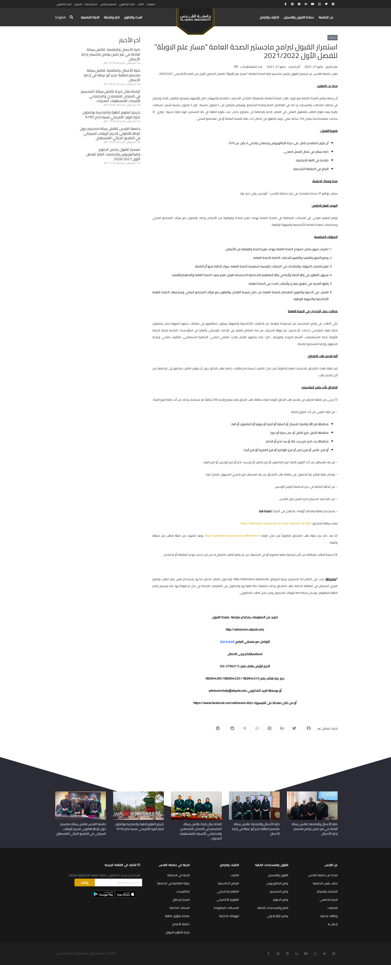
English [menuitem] (60, 17)
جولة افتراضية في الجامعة (173, 883)
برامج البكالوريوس (277, 883)
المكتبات (332, 907)
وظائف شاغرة (329, 916)
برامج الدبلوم (280, 899)
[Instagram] (319, 4)
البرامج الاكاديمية (228, 883)
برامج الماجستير (279, 891)
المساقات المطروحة (226, 907)
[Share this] (306, 728)
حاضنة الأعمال (181, 924)
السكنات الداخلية (179, 907)
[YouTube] (312, 4)
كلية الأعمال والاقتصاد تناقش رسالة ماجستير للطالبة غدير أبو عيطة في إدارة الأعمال (112, 75)
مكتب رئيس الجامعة (325, 883)
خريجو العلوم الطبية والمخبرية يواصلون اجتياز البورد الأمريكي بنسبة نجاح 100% (111, 114)
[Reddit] (299, 4)
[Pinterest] (292, 4)
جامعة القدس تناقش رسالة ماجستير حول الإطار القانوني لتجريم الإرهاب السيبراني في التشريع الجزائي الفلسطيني (110, 133)
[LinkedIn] (306, 4)
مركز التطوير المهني (177, 932)
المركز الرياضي (181, 899)
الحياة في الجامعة (178, 875)
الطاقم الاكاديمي (228, 891)
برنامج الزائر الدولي (277, 916)
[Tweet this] (294, 728)
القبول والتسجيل (278, 875)
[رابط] (195, 19)
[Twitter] (326, 4)
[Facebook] (333, 4)
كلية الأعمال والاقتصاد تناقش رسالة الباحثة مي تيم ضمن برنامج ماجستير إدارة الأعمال (110, 54)
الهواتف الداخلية (229, 916)
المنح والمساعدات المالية (272, 907)
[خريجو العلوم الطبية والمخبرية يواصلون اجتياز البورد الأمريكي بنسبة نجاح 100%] (138, 793)
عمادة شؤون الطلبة (177, 916)
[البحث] (71, 17)
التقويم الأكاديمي (228, 899)
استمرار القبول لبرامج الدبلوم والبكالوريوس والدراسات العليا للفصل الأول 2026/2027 (113, 154)
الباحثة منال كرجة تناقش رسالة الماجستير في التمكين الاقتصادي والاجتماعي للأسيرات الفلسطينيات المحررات (110, 96)
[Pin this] (269, 728)
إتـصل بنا (333, 924)
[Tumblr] (285, 4)
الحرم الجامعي (328, 899)
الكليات (234, 875)
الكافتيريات (183, 891)
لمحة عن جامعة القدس (323, 875)
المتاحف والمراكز (327, 891)
